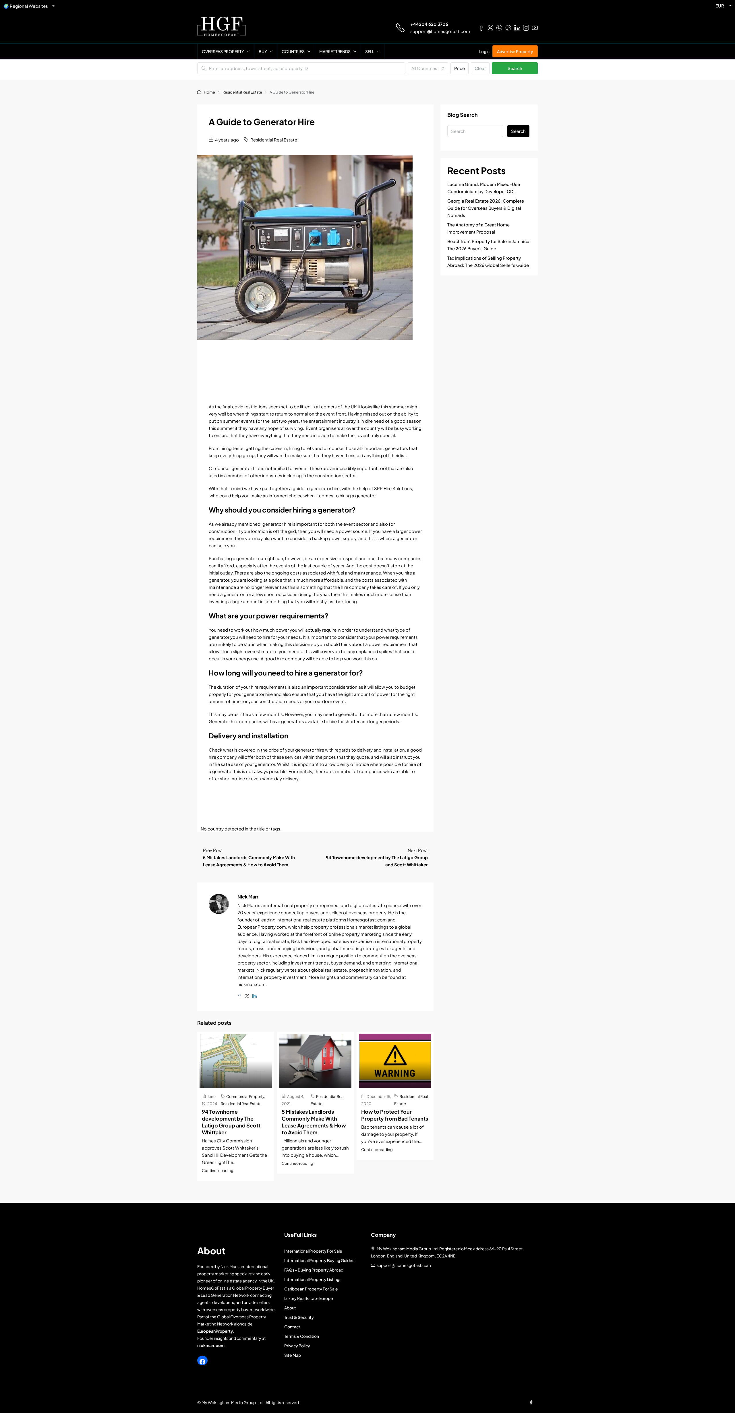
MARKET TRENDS (335, 51)
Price (459, 68)
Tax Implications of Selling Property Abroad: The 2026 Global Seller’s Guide (488, 261)
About (290, 1307)
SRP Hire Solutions (393, 488)
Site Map (292, 1355)
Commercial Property (245, 1096)
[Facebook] (202, 1361)
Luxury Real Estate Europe (308, 1298)
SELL (369, 51)
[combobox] (428, 68)
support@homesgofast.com (440, 31)
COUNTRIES (293, 51)
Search (515, 68)
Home (209, 92)
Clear (480, 68)
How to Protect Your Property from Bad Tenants (394, 1115)
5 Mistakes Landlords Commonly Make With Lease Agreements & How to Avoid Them (314, 1122)
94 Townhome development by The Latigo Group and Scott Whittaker (231, 1122)
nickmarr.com (211, 1345)
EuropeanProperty (215, 1331)
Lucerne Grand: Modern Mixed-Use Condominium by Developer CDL (483, 187)
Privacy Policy (297, 1345)
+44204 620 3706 (429, 24)
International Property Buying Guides (319, 1260)
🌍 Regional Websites (25, 6)
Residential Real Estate (242, 92)
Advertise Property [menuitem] (515, 51)
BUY (263, 51)
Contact (292, 1326)
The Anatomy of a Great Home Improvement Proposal (478, 228)
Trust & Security (299, 1317)
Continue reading (217, 1170)
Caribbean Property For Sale (311, 1288)
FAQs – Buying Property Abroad (313, 1269)
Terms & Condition (301, 1336)
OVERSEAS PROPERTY (223, 51)
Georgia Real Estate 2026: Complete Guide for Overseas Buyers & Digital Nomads (485, 208)
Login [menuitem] (484, 51)
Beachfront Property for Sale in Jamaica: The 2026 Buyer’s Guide (489, 244)
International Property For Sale (313, 1250)
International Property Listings (312, 1279)
